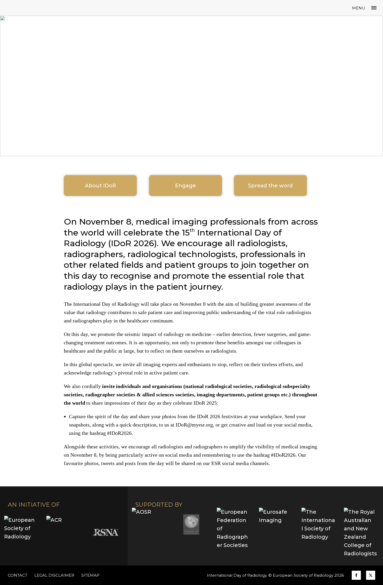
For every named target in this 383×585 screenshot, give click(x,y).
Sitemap (90, 575)
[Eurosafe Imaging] (276, 525)
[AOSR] (149, 525)
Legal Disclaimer (54, 575)
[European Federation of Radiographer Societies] (233, 528)
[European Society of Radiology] (21, 532)
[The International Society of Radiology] (318, 525)
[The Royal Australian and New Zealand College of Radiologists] (360, 533)
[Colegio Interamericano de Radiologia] (191, 525)
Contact (17, 575)
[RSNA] (105, 532)
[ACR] (63, 532)
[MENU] (374, 8)
